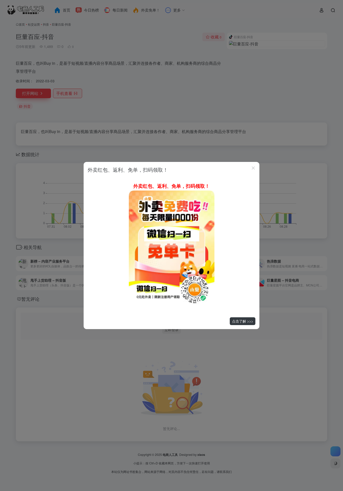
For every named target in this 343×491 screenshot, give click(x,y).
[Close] (253, 168)
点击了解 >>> (242, 321)
